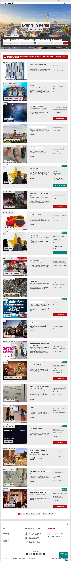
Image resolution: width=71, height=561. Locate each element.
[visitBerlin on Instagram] (37, 554)
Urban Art (61, 174)
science (63, 194)
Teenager (61, 86)
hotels (30, 538)
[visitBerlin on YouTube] (34, 554)
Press (4, 539)
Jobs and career (6, 540)
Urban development (56, 410)
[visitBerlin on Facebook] (27, 554)
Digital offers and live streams (58, 431)
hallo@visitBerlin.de (8, 530)
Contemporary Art (64, 108)
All (2, 35)
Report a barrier (32, 558)
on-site (36, 534)
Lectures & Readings (8, 212)
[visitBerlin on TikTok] (40, 554)
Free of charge (55, 65)
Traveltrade (5, 542)
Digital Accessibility (23, 558)
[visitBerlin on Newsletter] (44, 554)
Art (4, 166)
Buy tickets (60, 206)
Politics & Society (56, 86)
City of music (61, 389)
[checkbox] (6, 40)
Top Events (15, 35)
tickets (35, 538)
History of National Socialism (58, 148)
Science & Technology (9, 83)
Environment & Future (56, 172)
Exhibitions (6, 125)
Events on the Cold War (57, 346)
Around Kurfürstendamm (57, 368)
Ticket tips (62, 432)
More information (60, 185)
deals (38, 537)
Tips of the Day (8, 35)
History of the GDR (56, 215)
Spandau (64, 304)
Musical (5, 362)
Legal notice (6, 558)
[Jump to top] (67, 524)
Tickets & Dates (60, 118)
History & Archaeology (9, 146)
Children (54, 408)
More (67, 39)
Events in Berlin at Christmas (58, 370)
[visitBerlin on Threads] (30, 554)
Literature (62, 451)
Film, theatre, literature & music (12, 384)
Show (4, 104)
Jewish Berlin (55, 474)
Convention (5, 541)
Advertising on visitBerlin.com (8, 543)
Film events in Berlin (56, 451)
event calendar (32, 542)
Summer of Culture (62, 171)
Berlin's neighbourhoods (57, 107)
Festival (5, 300)
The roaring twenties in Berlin (58, 472)
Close (67, 553)
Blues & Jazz (6, 490)
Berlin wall (55, 261)
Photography (6, 62)
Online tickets (58, 43)
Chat (67, 559)
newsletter (7, 534)
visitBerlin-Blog (51, 528)
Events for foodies (56, 303)
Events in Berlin (35, 25)
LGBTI (54, 108)
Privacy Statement (13, 558)
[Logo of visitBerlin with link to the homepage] (8, 3)
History (54, 128)
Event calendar (35, 29)
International (65, 107)
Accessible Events (56, 169)
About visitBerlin (6, 537)
